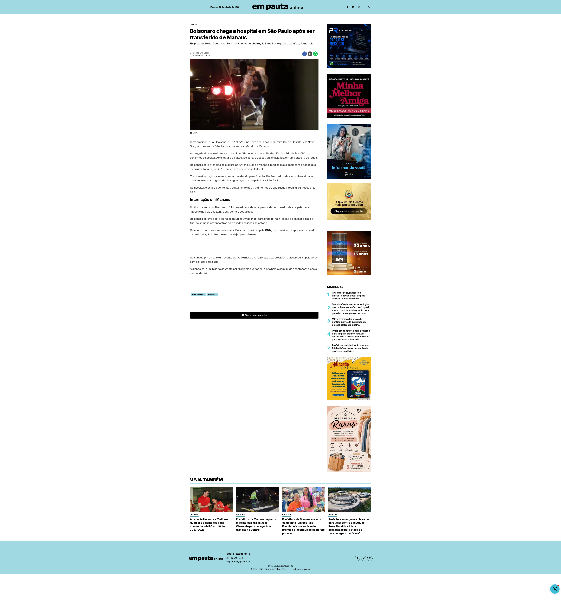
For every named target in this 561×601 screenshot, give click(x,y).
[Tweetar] (310, 53)
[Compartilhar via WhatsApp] (315, 53)
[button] (555, 589)
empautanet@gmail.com (238, 562)
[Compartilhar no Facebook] (304, 53)
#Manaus (212, 294)
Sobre (230, 553)
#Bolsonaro (198, 294)
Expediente (243, 553)
